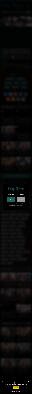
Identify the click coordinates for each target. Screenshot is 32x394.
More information (16, 391)
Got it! (16, 387)
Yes (10, 199)
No (21, 199)
